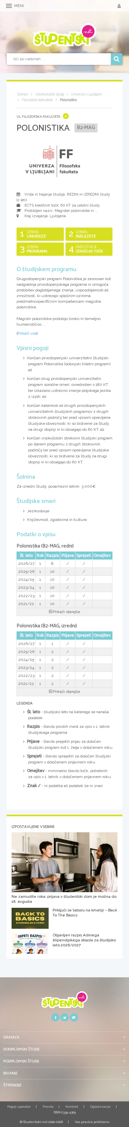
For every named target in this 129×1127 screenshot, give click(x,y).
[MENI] (9, 6)
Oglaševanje (100, 1106)
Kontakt (71, 1106)
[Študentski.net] (64, 35)
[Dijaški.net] (64, 1002)
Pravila (48, 1106)
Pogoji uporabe (19, 1106)
